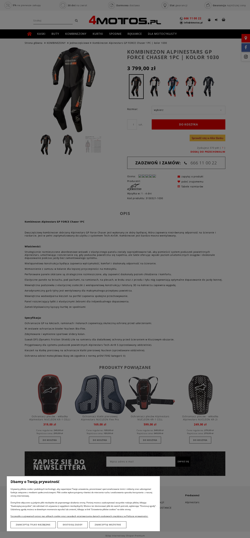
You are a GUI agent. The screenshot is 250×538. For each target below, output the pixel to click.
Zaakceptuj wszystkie (108, 524)
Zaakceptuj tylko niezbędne (33, 524)
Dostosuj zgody (72, 524)
